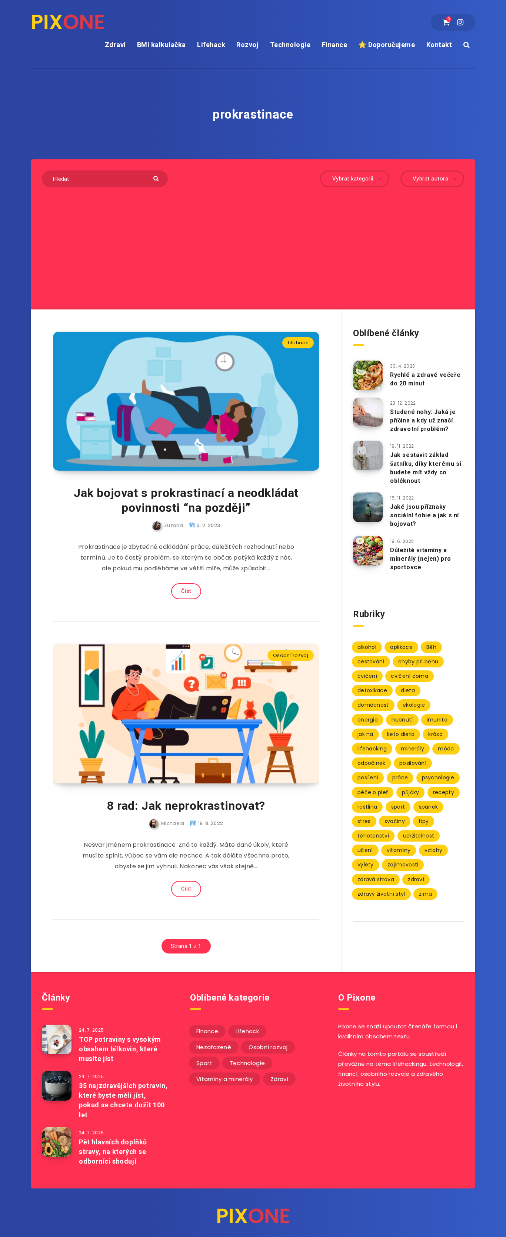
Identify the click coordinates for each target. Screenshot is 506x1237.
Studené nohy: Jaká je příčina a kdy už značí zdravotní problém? (423, 420)
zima (425, 894)
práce (400, 777)
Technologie (290, 45)
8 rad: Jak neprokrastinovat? (186, 806)
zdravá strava (375, 879)
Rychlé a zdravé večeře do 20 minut (425, 379)
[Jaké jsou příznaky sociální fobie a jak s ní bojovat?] (368, 507)
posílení (367, 777)
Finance (334, 45)
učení (365, 850)
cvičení (367, 676)
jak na (365, 734)
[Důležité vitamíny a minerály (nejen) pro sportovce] (368, 551)
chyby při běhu (418, 661)
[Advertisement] (253, 243)
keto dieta (401, 734)
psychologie (438, 777)
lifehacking (372, 748)
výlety (365, 864)
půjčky (410, 792)
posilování (412, 763)
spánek (428, 806)
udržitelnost (419, 835)
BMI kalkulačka (161, 45)
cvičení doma (409, 676)
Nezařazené (213, 1047)
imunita (437, 719)
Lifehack (211, 45)
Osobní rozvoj (290, 655)
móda (446, 748)
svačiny (395, 821)
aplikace (401, 647)
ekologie (414, 705)
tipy (424, 821)
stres (364, 821)
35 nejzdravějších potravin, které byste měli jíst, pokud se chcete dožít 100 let (123, 1100)
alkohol (366, 647)
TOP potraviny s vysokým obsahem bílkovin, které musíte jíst (120, 1048)
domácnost (373, 705)
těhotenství (373, 835)
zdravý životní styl (381, 894)
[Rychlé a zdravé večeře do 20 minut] (368, 375)
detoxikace (372, 690)
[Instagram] (460, 22)
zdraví (416, 879)
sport (398, 806)
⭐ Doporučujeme (386, 45)
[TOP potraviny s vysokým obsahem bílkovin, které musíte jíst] (56, 1039)
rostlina (367, 806)
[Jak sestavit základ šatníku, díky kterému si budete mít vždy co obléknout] (368, 455)
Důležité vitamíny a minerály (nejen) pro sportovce (420, 559)
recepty (443, 792)
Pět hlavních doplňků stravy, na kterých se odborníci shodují (113, 1151)
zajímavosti (402, 864)
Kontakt (439, 45)
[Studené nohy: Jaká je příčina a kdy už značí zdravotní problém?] (368, 412)
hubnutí (402, 719)
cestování (371, 661)
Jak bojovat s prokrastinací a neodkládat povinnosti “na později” (186, 500)
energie (367, 719)
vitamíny (398, 850)
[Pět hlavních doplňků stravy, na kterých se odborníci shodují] (56, 1142)
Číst (186, 591)
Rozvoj (247, 45)
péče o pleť (372, 792)
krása (435, 734)
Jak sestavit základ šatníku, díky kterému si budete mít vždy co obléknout (425, 467)
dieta (408, 690)
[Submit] (156, 178)
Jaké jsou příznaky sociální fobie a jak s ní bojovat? (424, 515)
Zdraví (115, 45)
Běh (431, 647)
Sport (204, 1063)
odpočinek (371, 763)
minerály (412, 748)
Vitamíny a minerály (224, 1079)
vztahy (434, 850)
